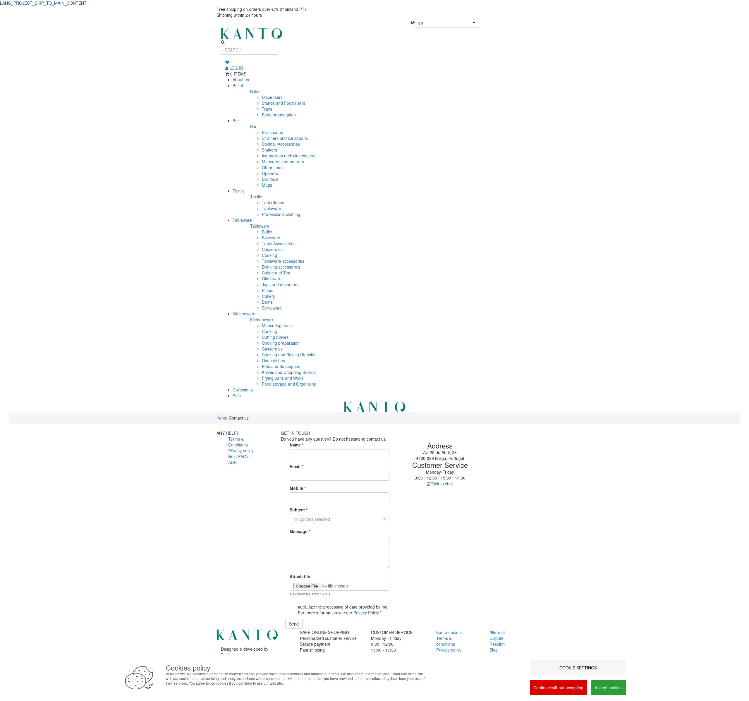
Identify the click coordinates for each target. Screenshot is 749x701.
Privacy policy (240, 450)
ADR (232, 462)
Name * (296, 445)
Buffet (238, 85)
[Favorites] (227, 62)
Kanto (222, 418)
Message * (300, 531)
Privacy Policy (366, 613)
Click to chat (441, 484)
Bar (236, 120)
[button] (447, 23)
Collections (243, 390)
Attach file (300, 576)
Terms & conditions (445, 641)
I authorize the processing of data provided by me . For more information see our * (341, 610)
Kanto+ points (449, 632)
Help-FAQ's (238, 456)
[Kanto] (374, 33)
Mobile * (298, 488)
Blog (493, 650)
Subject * (298, 510)
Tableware (242, 220)
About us (241, 80)
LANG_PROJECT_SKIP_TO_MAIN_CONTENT (43, 3)
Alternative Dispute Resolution (499, 638)
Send (294, 624)
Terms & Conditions (238, 442)
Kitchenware (244, 314)
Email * (296, 466)
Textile (239, 191)
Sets (237, 395)
